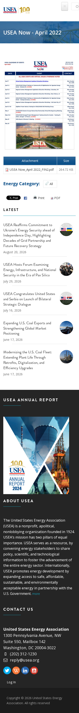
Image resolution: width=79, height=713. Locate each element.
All (51, 184)
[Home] (16, 9)
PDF (57, 198)
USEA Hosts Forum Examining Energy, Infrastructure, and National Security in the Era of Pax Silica (29, 270)
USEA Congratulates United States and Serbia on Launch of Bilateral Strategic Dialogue (29, 299)
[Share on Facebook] (25, 198)
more (36, 594)
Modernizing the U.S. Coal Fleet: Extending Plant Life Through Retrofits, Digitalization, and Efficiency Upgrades (27, 359)
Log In (11, 682)
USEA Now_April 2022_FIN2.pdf (32, 169)
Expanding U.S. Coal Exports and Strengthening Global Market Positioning (27, 328)
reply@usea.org (24, 660)
